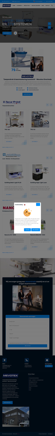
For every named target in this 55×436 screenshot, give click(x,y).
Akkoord (27, 229)
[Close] (38, 204)
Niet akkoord (35, 229)
